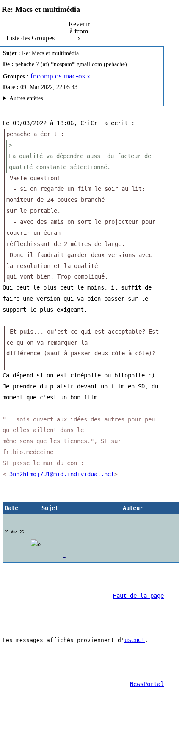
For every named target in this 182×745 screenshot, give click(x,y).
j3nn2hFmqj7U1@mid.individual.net (60, 474)
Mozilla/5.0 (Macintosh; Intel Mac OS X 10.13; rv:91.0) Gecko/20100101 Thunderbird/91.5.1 (78, 99)
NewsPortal (147, 684)
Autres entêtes (26, 98)
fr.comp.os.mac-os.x (60, 76)
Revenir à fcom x (79, 30)
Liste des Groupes (30, 38)
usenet (134, 639)
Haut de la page (138, 595)
